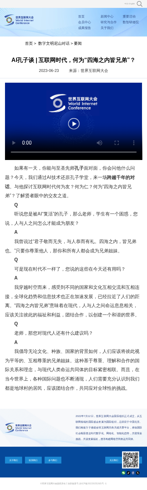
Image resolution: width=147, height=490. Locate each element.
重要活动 (129, 16)
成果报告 (84, 28)
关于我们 (107, 28)
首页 (81, 16)
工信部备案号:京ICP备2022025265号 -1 (86, 483)
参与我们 (53, 460)
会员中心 (84, 22)
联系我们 (33, 460)
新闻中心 (107, 16)
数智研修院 (131, 22)
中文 (126, 4)
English (132, 4)
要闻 (78, 43)
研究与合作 (109, 22)
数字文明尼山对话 (54, 43)
